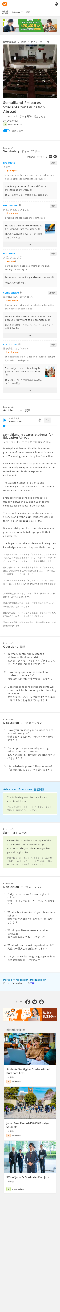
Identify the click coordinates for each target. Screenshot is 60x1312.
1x (47, 420)
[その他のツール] (55, 420)
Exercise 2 (8, 406)
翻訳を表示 (17, 130)
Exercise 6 (8, 883)
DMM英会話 (9, 42)
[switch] (6, 130)
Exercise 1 (8, 147)
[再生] (5, 420)
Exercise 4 (8, 719)
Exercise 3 (8, 643)
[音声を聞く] (31, 190)
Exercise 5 (8, 829)
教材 (28, 12)
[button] (30, 244)
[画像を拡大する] (30, 71)
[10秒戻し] (40, 420)
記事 (32, 983)
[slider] (4, 426)
